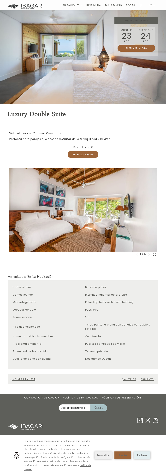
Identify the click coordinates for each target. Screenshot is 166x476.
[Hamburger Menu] (140, 5)
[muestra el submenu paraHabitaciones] (81, 5)
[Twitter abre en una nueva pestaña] (147, 420)
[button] (127, 35)
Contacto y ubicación (41, 397)
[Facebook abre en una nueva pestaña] (140, 420)
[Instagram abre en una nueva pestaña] (155, 420)
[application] (83, 455)
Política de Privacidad (80, 397)
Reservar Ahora (83, 154)
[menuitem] (69, 5)
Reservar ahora (136, 48)
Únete (98, 408)
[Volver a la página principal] (26, 6)
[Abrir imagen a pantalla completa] (154, 254)
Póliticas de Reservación (121, 397)
